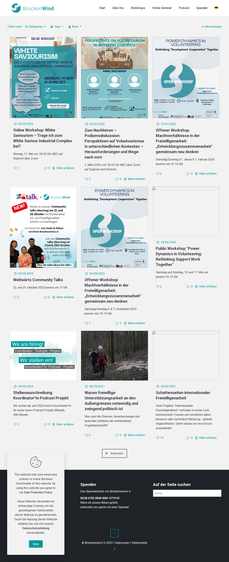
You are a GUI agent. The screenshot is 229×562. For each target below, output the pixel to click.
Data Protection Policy (38, 492)
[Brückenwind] (32, 8)
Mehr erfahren (65, 168)
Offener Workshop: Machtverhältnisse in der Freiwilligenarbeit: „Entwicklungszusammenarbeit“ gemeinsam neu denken (184, 141)
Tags (57, 26)
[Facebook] (114, 549)
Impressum (122, 542)
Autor (75, 26)
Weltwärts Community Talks (38, 280)
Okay (36, 544)
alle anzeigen (213, 26)
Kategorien (36, 26)
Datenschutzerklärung (35, 528)
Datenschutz (139, 542)
